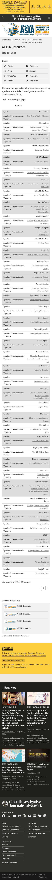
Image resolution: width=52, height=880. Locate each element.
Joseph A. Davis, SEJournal (14, 776)
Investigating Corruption (39, 300)
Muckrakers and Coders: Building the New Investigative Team (39, 395)
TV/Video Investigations (39, 528)
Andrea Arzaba (9, 732)
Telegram (33, 76)
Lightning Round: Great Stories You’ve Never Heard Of (38, 359)
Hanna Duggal (34, 729)
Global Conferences (36, 833)
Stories (5, 844)
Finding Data (43, 243)
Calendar (32, 837)
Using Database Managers (38, 551)
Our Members (34, 830)
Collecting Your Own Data (38, 139)
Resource (6, 40)
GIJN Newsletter (9, 855)
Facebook (33, 66)
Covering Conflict (42, 150)
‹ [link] (38, 588)
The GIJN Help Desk (40, 441)
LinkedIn (33, 71)
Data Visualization (41, 195)
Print (9, 71)
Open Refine (44, 407)
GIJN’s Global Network (37, 826)
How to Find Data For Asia (38, 254)
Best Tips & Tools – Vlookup (38, 116)
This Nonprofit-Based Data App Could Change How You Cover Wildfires (13, 770)
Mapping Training (42, 370)
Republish (33, 81)
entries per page (17, 99)
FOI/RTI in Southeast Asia (38, 463)
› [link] (47, 588)
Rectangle (43, 877)
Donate (5, 837)
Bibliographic (43, 212)
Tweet (10, 66)
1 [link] (43, 588)
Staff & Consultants (10, 830)
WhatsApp (11, 76)
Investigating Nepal (41, 345)
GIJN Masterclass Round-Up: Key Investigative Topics (38, 767)
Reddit (10, 81)
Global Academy (9, 852)
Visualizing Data (42, 573)
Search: (18, 105)
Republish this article (14, 660)
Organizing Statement (11, 826)
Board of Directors (10, 833)
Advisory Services (9, 862)
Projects (5, 859)
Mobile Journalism (41, 381)
